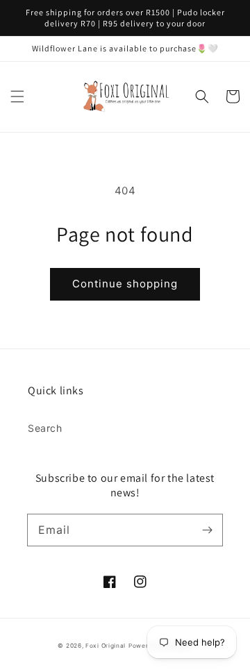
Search (45, 428)
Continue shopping (125, 283)
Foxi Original (105, 645)
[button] (17, 96)
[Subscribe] (207, 529)
